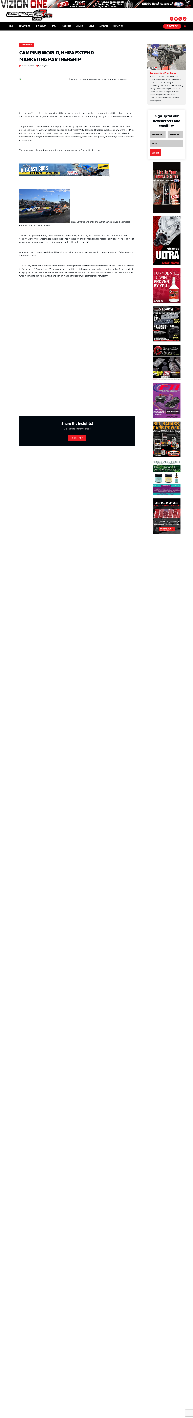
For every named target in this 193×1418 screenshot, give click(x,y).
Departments (24, 26)
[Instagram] (171, 19)
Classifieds (66, 26)
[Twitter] (185, 19)
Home (11, 26)
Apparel (79, 26)
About (91, 26)
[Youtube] (176, 19)
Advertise (104, 26)
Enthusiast (41, 26)
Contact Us (118, 26)
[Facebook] (180, 19)
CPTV (54, 26)
